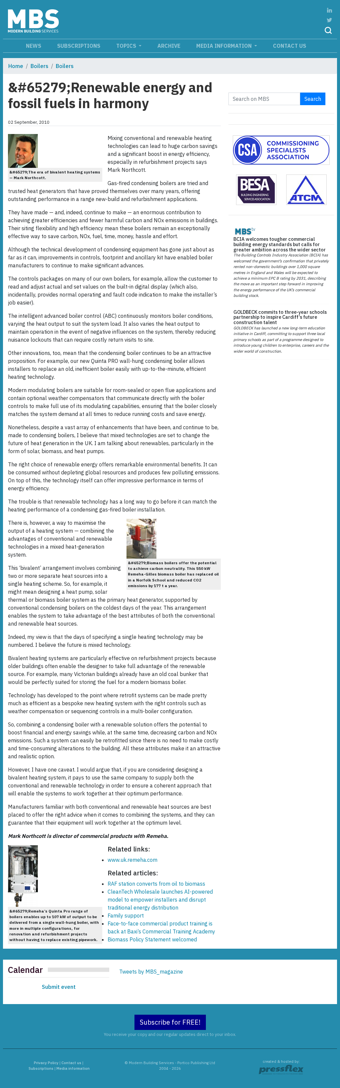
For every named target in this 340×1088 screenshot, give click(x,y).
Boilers (39, 66)
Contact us (289, 45)
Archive (168, 45)
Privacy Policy (46, 1062)
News (33, 45)
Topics (126, 45)
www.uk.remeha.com (132, 859)
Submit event (59, 987)
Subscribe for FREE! (170, 1022)
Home (15, 66)
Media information (224, 45)
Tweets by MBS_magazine (151, 971)
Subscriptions (78, 45)
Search (312, 99)
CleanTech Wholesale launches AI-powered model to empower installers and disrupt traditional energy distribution (160, 899)
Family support (126, 915)
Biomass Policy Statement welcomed (152, 939)
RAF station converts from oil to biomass (156, 883)
